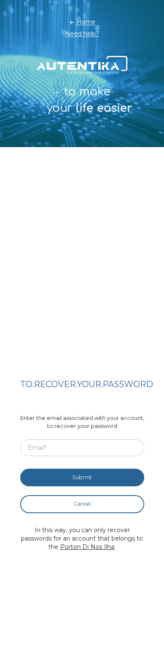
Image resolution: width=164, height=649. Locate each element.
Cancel (82, 504)
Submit (82, 477)
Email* (37, 447)
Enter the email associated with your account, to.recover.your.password (82, 422)
